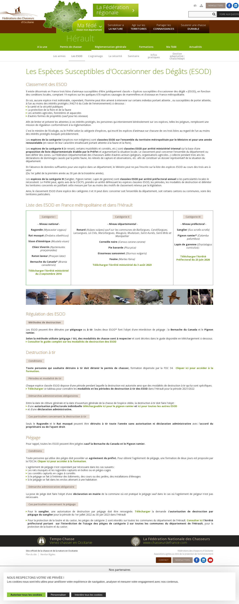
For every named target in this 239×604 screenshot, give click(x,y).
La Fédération (112, 10)
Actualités (195, 46)
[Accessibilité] (195, 5)
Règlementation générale (110, 46)
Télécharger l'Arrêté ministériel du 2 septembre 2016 (48, 272)
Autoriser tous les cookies (26, 594)
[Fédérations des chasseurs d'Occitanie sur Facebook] (229, 5)
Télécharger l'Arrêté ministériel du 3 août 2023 (122, 265)
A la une (42, 46)
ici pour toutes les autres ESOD (157, 406)
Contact (163, 560)
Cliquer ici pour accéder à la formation (61, 461)
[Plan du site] (201, 5)
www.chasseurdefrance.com (165, 542)
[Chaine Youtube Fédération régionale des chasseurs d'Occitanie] (210, 560)
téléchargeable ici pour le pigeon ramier (108, 406)
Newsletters (215, 5)
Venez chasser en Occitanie (71, 542)
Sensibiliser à (116, 26)
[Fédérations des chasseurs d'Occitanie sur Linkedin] (235, 5)
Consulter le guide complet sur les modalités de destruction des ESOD (72, 341)
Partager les (163, 26)
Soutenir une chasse (193, 26)
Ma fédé (171, 46)
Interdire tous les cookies (88, 594)
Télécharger (35, 388)
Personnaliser (58, 594)
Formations (146, 46)
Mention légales (47, 554)
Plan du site (31, 554)
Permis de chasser (71, 46)
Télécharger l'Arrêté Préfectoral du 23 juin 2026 (193, 258)
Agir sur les (138, 26)
